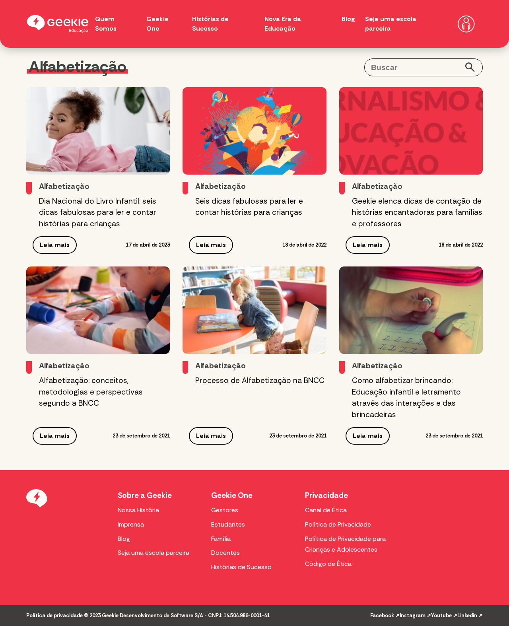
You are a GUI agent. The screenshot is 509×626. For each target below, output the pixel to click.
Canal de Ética (326, 510)
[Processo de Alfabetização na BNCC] (254, 310)
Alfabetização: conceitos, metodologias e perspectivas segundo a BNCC (91, 391)
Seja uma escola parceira (153, 552)
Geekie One (232, 495)
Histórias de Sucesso (241, 567)
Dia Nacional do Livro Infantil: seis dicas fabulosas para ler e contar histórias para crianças (97, 212)
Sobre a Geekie (145, 495)
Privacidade (326, 495)
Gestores (224, 510)
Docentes (225, 552)
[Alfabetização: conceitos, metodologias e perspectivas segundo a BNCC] (98, 310)
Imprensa (131, 524)
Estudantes (228, 524)
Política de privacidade (54, 615)
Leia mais (55, 245)
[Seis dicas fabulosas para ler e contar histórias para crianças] (254, 131)
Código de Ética (328, 564)
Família (221, 539)
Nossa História (138, 510)
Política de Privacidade (338, 524)
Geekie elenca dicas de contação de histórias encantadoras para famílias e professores (417, 212)
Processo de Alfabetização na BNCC (259, 380)
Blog (348, 19)
